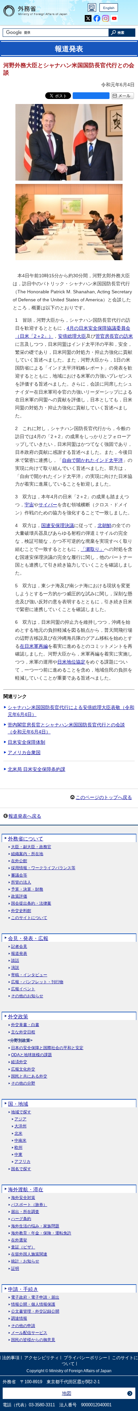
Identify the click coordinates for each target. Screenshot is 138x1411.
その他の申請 (23, 1326)
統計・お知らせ (25, 1261)
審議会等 (19, 875)
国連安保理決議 (57, 525)
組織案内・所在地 (27, 854)
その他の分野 (23, 1083)
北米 (18, 1133)
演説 (15, 968)
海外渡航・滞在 (25, 1189)
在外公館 (19, 861)
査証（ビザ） (23, 1247)
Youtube (114, 18)
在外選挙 (19, 1240)
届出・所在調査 (25, 1212)
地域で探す (21, 1112)
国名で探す (21, 1169)
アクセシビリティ (41, 1357)
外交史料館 (21, 911)
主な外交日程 (23, 1032)
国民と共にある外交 (29, 1076)
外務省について (25, 838)
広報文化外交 (23, 1069)
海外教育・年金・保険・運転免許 (41, 1233)
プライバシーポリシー (85, 1357)
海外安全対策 (23, 1198)
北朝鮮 (104, 525)
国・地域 (18, 1104)
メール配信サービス (29, 1333)
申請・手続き (23, 1289)
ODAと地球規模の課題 (31, 1055)
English (109, 8)
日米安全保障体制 (26, 742)
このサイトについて (29, 918)
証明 (15, 1269)
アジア (20, 1119)
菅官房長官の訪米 (114, 336)
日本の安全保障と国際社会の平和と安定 (47, 1048)
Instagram (105, 18)
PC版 (92, 7)
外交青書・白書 (25, 1025)
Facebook (96, 18)
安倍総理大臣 (72, 336)
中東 (18, 1154)
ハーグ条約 (21, 1219)
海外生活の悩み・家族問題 (35, 1226)
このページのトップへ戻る (104, 797)
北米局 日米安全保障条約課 (36, 769)
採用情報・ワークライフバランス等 (43, 868)
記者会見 (19, 946)
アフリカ (22, 1162)
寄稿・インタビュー (29, 975)
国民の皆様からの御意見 (33, 1340)
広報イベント (23, 989)
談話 (15, 961)
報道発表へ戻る (24, 816)
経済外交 (19, 1062)
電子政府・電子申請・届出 (35, 1297)
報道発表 (19, 953)
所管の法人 (21, 882)
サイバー (48, 504)
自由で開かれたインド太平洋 (92, 460)
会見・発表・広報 (28, 938)
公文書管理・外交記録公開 (35, 1311)
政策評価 (19, 896)
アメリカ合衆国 (24, 752)
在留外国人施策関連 (29, 1254)
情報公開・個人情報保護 (33, 1304)
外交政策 (18, 1016)
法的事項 (10, 1357)
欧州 (18, 1147)
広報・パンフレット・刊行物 (37, 982)
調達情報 (19, 1318)
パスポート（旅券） (29, 1205)
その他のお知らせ (27, 996)
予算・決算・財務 (27, 889)
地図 (66, 1393)
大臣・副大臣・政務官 (31, 847)
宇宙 (29, 504)
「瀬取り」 (92, 549)
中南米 (20, 1140)
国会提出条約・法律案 (31, 903)
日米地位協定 (71, 662)
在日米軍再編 (34, 646)
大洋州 (20, 1126)
